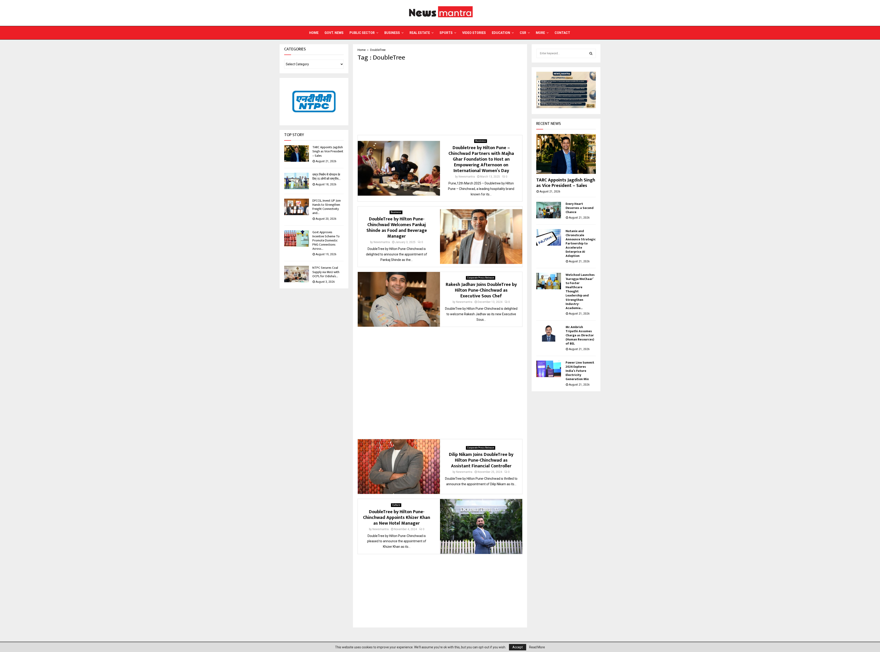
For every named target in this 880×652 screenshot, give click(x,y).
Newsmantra (467, 176)
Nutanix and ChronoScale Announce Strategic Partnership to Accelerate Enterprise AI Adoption (581, 243)
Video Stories (474, 33)
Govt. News (334, 33)
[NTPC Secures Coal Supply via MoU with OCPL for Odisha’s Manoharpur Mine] (296, 274)
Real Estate (420, 33)
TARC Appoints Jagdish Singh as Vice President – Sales (327, 151)
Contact (562, 33)
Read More (537, 647)
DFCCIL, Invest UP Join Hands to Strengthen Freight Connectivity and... (326, 207)
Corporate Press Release (480, 278)
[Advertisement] (440, 98)
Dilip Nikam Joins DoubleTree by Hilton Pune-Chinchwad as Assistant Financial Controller (481, 460)
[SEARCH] (591, 53)
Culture (396, 505)
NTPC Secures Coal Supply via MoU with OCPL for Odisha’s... (325, 272)
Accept (517, 647)
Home (314, 33)
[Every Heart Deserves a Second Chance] (548, 210)
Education (501, 33)
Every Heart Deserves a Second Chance (580, 208)
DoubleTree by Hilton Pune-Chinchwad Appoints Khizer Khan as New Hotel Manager (396, 517)
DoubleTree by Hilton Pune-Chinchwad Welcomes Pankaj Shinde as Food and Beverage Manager (396, 227)
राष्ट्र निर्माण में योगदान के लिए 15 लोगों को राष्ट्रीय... (326, 176)
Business (392, 33)
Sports (446, 33)
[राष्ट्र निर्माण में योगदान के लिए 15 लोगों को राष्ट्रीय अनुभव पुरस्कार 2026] (296, 181)
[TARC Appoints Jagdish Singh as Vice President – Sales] (296, 153)
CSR (523, 33)
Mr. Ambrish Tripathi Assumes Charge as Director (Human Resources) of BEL (580, 335)
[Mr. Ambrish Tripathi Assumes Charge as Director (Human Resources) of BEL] (548, 333)
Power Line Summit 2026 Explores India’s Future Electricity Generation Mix (580, 371)
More (540, 33)
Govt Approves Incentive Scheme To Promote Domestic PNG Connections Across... (326, 241)
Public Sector (362, 33)
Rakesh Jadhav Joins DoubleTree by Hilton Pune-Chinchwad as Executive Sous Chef (481, 290)
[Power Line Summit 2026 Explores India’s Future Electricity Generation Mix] (548, 369)
